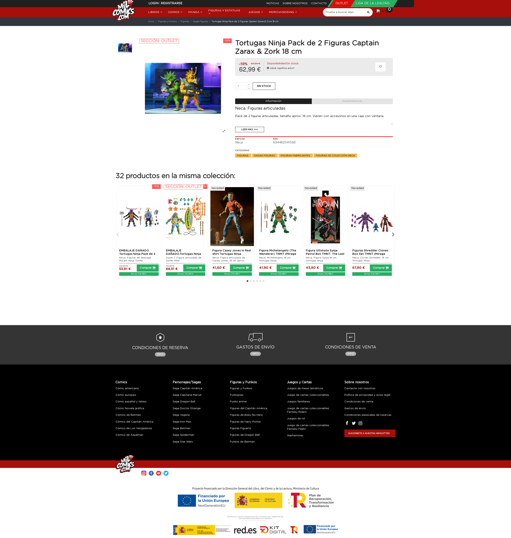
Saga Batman (181, 428)
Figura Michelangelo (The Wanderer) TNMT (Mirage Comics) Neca (277, 254)
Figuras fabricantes (296, 155)
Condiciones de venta (358, 401)
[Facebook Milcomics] (151, 472)
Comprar (146, 268)
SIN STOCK (264, 86)
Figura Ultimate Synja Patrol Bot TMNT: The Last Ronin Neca (325, 254)
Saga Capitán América (187, 388)
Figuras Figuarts (240, 428)
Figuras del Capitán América (248, 408)
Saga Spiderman (183, 435)
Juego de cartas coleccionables (308, 395)
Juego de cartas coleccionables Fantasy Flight (308, 427)
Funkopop (236, 395)
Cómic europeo (126, 395)
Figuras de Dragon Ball (245, 435)
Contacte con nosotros (359, 388)
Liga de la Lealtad (372, 3)
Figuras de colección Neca (335, 155)
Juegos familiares (298, 401)
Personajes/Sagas (187, 382)
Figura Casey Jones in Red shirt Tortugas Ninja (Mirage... (231, 254)
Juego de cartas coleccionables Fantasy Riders (308, 410)
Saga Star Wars (183, 442)
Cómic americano (127, 388)
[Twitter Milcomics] (165, 472)
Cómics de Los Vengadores (134, 428)
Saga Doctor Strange (187, 408)
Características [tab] (352, 101)
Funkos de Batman (242, 442)
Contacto (319, 3)
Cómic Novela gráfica (130, 408)
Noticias (273, 3)
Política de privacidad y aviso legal (367, 395)
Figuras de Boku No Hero (246, 415)
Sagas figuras (265, 155)
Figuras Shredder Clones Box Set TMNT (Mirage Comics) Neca (370, 254)
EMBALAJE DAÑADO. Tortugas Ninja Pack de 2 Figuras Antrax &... (137, 254)
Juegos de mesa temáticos (305, 388)
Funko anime (238, 401)
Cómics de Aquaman (129, 435)
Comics (121, 382)
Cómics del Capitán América (134, 422)
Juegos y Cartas (299, 382)
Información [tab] (273, 101)
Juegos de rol (296, 418)
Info (160, 354)
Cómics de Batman (128, 415)
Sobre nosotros (295, 3)
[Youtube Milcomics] (158, 472)
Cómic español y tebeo (131, 401)
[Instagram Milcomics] (143, 472)
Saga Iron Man (182, 422)
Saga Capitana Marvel (187, 395)
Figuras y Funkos (243, 382)
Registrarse (171, 3)
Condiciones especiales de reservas (367, 415)
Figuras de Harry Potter (245, 422)
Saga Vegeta (181, 415)
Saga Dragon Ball (184, 401)
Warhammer (295, 435)
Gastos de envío (355, 408)
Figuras (243, 155)
